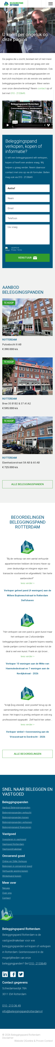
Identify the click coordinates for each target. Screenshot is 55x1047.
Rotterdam (9, 339)
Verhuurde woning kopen (15, 871)
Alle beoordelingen (27, 753)
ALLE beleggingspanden (27, 484)
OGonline (28, 1040)
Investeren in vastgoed (14, 839)
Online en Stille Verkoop (14, 861)
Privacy (13, 250)
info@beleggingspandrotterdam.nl (22, 1011)
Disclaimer (7, 1037)
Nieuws (6, 888)
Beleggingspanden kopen (15, 817)
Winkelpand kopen (11, 876)
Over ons (7, 893)
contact (42, 88)
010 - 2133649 (18, 93)
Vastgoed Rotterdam (13, 844)
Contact (6, 898)
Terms (19, 250)
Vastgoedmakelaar (12, 849)
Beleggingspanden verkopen (17, 822)
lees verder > (27, 583)
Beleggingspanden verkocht (16, 812)
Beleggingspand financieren (16, 827)
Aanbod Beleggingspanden (16, 807)
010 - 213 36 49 (11, 1005)
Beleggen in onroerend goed (17, 866)
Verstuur (25, 257)
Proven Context (44, 1040)
